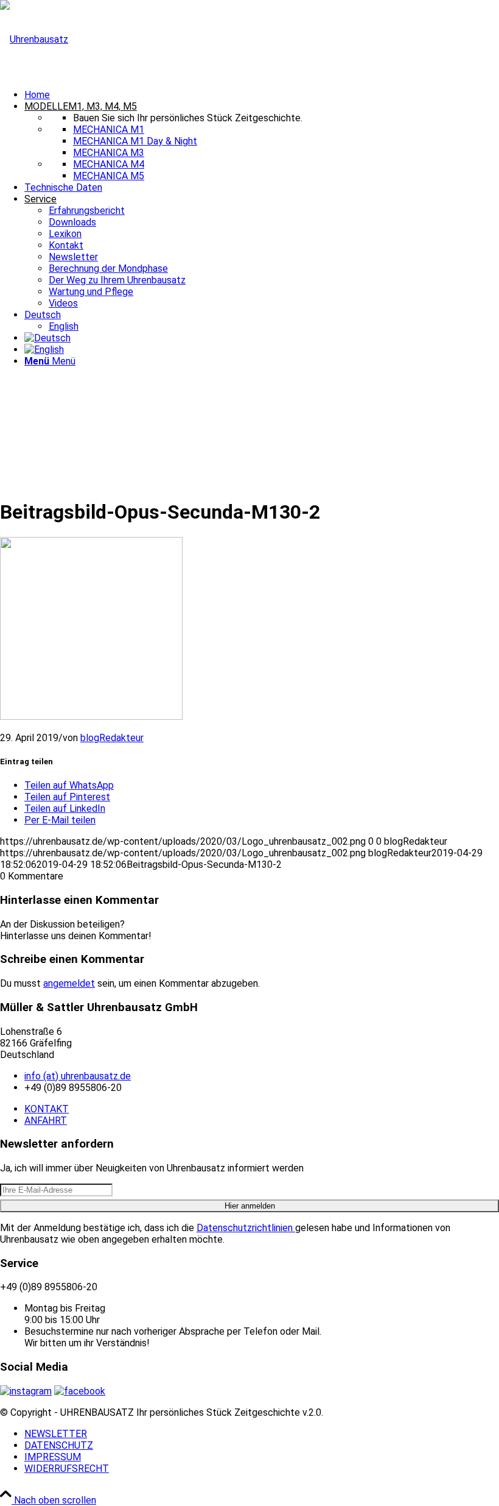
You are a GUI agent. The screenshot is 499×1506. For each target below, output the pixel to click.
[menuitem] (261, 95)
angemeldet (69, 983)
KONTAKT (46, 1109)
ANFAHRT (45, 1120)
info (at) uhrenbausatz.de (77, 1076)
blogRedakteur (112, 738)
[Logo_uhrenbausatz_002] (34, 39)
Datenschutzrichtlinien (246, 1228)
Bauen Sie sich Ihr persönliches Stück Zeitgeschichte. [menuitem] (187, 118)
